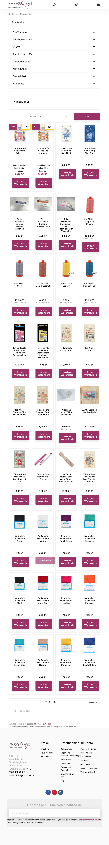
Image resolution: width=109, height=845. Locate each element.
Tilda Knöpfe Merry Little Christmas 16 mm (19, 478)
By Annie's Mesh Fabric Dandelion (66, 662)
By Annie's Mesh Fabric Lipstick (66, 600)
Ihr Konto (86, 743)
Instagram (60, 792)
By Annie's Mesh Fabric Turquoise (89, 538)
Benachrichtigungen (89, 768)
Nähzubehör (20, 69)
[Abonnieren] (96, 813)
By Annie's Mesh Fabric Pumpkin (89, 600)
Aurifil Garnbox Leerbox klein (89, 411)
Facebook (48, 792)
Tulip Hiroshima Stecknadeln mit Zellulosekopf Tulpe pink (66, 225)
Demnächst (19, 76)
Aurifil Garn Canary (66, 284)
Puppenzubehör (22, 61)
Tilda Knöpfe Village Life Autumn (43, 150)
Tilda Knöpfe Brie (89, 349)
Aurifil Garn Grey (19, 284)
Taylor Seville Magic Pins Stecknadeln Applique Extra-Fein (42, 353)
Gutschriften (85, 756)
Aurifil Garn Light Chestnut (43, 284)
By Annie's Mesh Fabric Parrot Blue (19, 662)
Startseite (18, 22)
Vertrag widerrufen (88, 772)
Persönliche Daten (88, 749)
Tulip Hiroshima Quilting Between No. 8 (43, 223)
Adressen (84, 760)
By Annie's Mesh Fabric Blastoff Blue (89, 662)
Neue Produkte (47, 753)
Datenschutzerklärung (87, 820)
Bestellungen (86, 753)
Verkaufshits (46, 756)
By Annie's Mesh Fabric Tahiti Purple (66, 538)
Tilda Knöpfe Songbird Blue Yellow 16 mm (19, 412)
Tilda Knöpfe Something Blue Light (66, 150)
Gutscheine (85, 764)
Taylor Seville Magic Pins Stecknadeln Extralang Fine (19, 351)
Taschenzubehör (22, 39)
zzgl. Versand (46, 724)
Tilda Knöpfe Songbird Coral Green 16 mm (43, 412)
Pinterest (54, 792)
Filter (87, 116)
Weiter (93, 702)
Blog (62, 780)
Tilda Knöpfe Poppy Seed (66, 349)
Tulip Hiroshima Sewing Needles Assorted (19, 224)
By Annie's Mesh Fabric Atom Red (43, 600)
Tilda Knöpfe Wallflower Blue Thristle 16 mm (89, 478)
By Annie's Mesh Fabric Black (19, 600)
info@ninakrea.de (25, 775)
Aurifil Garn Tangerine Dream (89, 221)
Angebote (18, 83)
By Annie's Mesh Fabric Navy (19, 538)
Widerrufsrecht (67, 759)
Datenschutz (66, 749)
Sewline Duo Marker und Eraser (43, 476)
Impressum (65, 763)
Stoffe (16, 46)
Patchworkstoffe (22, 54)
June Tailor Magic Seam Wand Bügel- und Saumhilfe (66, 478)
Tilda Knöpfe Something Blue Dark (89, 150)
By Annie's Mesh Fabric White (43, 538)
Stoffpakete (20, 32)
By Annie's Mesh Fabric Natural (43, 662)
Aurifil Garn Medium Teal (89, 284)
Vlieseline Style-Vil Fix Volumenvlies (66, 412)
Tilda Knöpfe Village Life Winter (19, 150)
